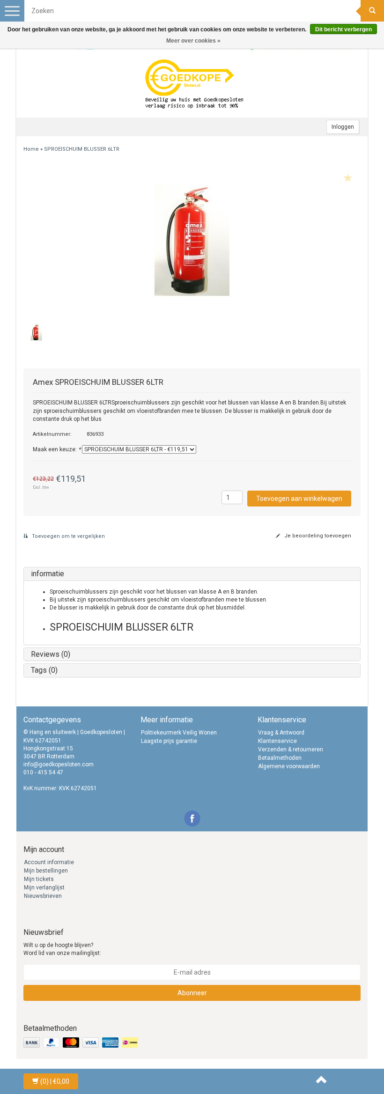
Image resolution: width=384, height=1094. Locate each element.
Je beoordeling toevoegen (317, 536)
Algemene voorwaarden (289, 766)
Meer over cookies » (193, 40)
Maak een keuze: (57, 449)
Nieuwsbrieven (43, 896)
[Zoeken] (372, 11)
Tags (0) (44, 670)
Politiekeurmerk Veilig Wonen (179, 732)
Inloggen (343, 127)
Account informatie (49, 862)
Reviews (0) (50, 654)
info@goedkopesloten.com (58, 764)
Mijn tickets (39, 879)
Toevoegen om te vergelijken (67, 536)
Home (31, 149)
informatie (47, 573)
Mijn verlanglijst (44, 887)
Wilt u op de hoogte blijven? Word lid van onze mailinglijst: (62, 949)
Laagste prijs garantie (169, 741)
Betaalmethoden (280, 758)
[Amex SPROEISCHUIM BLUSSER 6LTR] (192, 239)
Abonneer (192, 993)
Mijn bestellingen (46, 870)
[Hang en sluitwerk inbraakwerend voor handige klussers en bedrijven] (194, 85)
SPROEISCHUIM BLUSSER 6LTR (81, 149)
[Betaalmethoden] (81, 1043)
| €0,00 (54, 1081)
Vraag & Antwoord (281, 732)
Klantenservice (277, 741)
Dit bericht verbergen (343, 29)
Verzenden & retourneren (290, 749)
